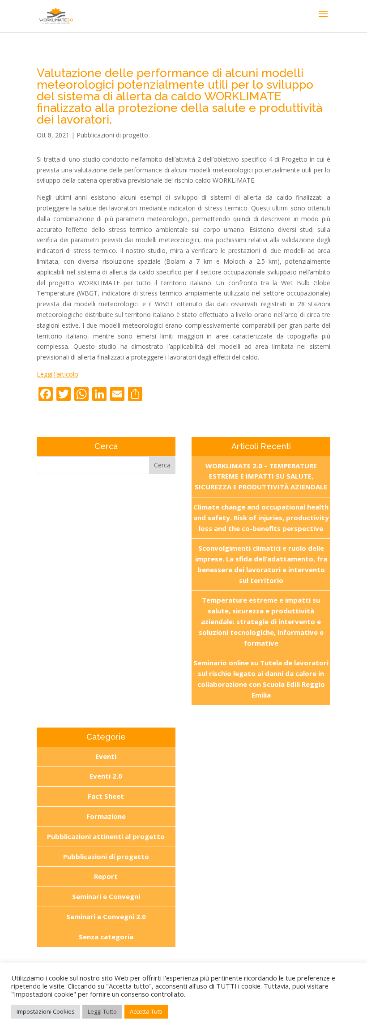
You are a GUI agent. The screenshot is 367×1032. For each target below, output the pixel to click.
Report (106, 876)
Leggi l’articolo (57, 374)
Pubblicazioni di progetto (112, 135)
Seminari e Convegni (106, 896)
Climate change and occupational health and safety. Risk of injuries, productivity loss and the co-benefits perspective (261, 517)
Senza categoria (106, 936)
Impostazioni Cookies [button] (46, 1011)
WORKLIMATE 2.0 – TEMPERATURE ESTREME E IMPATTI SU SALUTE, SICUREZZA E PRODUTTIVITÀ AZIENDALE (261, 476)
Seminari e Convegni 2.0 (106, 916)
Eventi (105, 756)
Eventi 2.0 (106, 775)
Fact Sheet (106, 796)
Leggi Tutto (102, 1011)
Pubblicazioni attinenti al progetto (106, 836)
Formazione (106, 816)
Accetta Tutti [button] (146, 1011)
